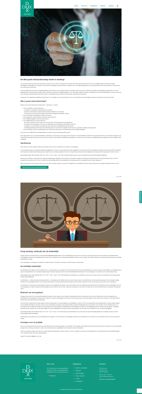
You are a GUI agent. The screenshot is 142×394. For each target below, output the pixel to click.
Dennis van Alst (115, 163)
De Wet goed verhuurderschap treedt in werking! (42, 79)
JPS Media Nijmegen (78, 389)
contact (33, 336)
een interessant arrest (51, 255)
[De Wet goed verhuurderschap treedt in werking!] (71, 42)
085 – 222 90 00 (108, 374)
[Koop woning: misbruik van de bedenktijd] (71, 215)
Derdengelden (79, 381)
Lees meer (119, 176)
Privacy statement (80, 376)
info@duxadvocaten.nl (108, 376)
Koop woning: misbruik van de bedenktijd (39, 251)
